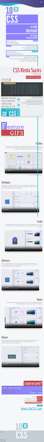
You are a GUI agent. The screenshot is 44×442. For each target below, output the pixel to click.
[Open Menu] (41, 2)
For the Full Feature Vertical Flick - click (9, 136)
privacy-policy (3, 439)
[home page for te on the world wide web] (3, 431)
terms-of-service (3, 440)
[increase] (18, 105)
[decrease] (18, 99)
